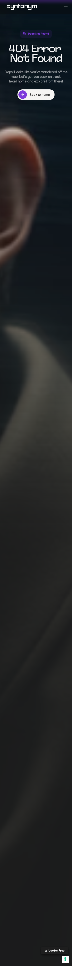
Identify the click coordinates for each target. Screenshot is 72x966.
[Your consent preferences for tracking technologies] (65, 959)
